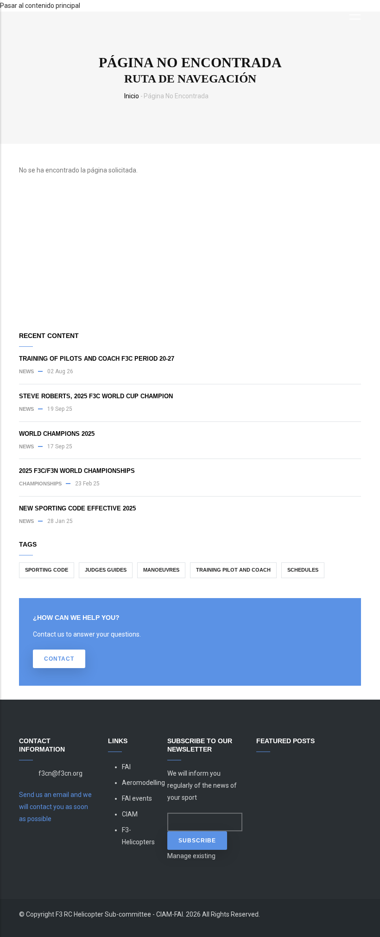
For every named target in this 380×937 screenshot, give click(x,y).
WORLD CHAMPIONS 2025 (57, 433)
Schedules (302, 570)
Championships (40, 483)
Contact (59, 659)
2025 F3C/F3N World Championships (77, 470)
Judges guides (106, 570)
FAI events (137, 798)
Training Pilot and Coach (233, 570)
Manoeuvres (161, 570)
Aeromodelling (143, 782)
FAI (126, 767)
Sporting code (46, 570)
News (26, 371)
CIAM (130, 814)
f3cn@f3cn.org (60, 773)
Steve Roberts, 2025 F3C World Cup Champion (96, 396)
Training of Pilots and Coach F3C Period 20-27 (96, 358)
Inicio (131, 96)
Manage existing (191, 856)
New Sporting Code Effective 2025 (77, 508)
